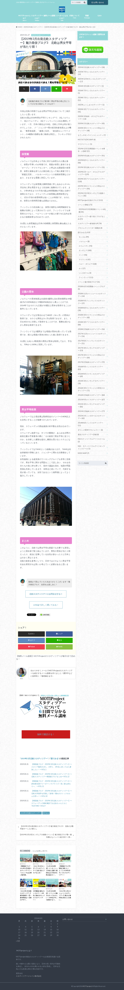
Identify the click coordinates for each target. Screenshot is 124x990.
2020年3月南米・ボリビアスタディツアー (91, 117)
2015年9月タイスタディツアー (91, 400)
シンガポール (85, 273)
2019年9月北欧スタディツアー (91, 156)
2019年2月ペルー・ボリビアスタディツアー (91, 173)
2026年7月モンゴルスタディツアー (91, 91)
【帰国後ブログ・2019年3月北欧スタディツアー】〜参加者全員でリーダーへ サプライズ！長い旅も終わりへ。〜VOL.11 (51, 783)
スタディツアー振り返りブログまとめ (91, 217)
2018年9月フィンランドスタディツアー (91, 302)
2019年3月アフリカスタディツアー (91, 180)
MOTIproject (87, 986)
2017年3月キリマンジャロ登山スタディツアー (91, 356)
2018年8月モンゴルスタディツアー (91, 309)
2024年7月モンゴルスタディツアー (91, 98)
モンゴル (84, 237)
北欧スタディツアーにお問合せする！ (45, 594)
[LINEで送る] (45, 614)
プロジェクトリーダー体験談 (90, 228)
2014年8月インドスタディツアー (90, 424)
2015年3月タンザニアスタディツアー (91, 405)
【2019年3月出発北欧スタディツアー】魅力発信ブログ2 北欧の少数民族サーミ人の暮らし (47, 827)
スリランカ (84, 259)
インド (83, 255)
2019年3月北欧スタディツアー (34, 758)
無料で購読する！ (46, 734)
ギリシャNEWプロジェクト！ (90, 430)
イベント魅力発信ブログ (89, 282)
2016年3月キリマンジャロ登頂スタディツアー (91, 389)
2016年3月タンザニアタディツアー (91, 382)
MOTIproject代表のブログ (90, 200)
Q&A (99, 15)
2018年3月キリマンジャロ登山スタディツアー (91, 316)
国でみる (54, 758)
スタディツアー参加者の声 (89, 223)
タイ (82, 268)
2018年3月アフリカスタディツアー (91, 323)
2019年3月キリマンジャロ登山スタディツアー (91, 187)
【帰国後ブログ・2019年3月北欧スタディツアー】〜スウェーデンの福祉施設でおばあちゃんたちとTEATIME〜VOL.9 (51, 803)
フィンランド (86, 277)
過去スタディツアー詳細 (88, 434)
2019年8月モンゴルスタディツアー (91, 161)
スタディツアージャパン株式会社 (28, 976)
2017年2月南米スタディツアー (91, 362)
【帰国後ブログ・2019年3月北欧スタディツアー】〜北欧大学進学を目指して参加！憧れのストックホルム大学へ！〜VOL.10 (51, 793)
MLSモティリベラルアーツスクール (91, 440)
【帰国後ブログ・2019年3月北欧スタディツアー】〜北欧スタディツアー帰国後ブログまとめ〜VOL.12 (51, 775)
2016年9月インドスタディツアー (90, 368)
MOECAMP (83, 453)
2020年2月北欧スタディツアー (91, 123)
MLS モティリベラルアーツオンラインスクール (91, 447)
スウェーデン (85, 246)
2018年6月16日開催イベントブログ (91, 287)
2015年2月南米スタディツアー (91, 411)
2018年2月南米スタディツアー (91, 329)
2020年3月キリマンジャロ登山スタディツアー (91, 129)
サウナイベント (85, 144)
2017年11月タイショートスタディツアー (92, 335)
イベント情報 (85, 205)
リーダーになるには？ (62, 17)
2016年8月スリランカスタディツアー (91, 375)
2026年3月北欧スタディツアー (91, 86)
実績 (87, 16)
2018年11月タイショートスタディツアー (92, 295)
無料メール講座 (49, 15)
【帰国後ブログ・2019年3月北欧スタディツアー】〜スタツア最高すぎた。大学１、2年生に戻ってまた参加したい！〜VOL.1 (51, 766)
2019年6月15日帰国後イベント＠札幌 (92, 210)
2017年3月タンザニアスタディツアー (91, 349)
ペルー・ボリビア (88, 264)
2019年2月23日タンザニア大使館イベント (91, 194)
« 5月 (18, 941)
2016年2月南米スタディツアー (91, 395)
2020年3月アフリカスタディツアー (91, 110)
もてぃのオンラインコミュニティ (92, 135)
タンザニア (85, 250)
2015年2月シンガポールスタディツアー (91, 417)
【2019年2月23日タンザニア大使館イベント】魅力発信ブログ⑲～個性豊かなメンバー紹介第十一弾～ (45, 836)
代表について (74, 16)
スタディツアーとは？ (37, 17)
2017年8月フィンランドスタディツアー (91, 342)
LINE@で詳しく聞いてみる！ (46, 605)
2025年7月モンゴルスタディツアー (91, 73)
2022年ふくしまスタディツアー (91, 105)
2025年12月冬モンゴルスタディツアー (92, 80)
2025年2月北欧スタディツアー (91, 67)
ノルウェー (84, 241)
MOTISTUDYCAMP (86, 140)
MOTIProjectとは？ (24, 17)
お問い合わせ (99, 2)
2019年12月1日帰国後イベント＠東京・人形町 (91, 150)
